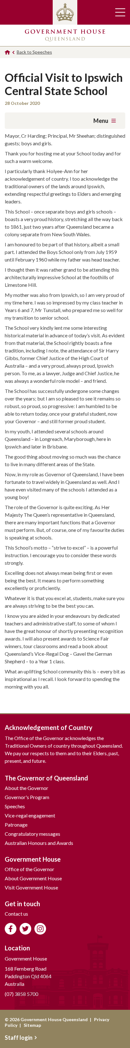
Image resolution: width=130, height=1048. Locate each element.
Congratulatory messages (32, 834)
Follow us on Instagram (40, 929)
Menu (100, 120)
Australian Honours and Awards (39, 843)
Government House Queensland (65, 35)
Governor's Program (27, 797)
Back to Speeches (34, 52)
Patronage (16, 825)
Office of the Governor (29, 869)
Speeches (15, 806)
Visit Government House (31, 887)
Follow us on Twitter (25, 929)
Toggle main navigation (120, 12)
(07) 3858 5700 (21, 994)
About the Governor (26, 788)
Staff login (18, 1037)
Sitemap (32, 1025)
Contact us (16, 914)
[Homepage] (7, 52)
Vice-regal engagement (30, 815)
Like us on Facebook (10, 929)
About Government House (33, 878)
